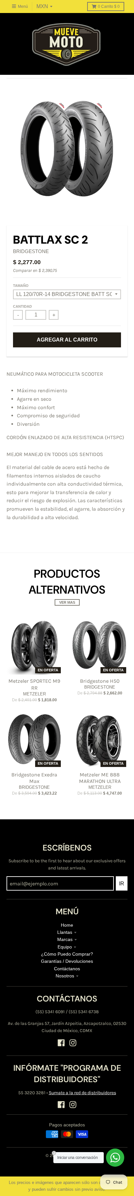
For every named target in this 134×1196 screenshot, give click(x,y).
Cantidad (22, 306)
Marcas (65, 939)
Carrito (109, 6)
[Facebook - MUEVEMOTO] (61, 1043)
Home (67, 925)
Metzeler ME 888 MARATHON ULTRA (100, 778)
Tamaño (21, 286)
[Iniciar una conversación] (115, 1158)
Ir (121, 883)
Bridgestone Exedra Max (34, 778)
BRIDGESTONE (31, 251)
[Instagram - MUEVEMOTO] (73, 1043)
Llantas (64, 932)
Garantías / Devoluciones (67, 961)
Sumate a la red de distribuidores (82, 1092)
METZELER (34, 694)
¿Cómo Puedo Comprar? (67, 954)
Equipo (65, 946)
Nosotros (65, 975)
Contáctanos (67, 968)
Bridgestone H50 (100, 681)
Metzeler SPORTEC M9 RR (34, 684)
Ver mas (67, 602)
